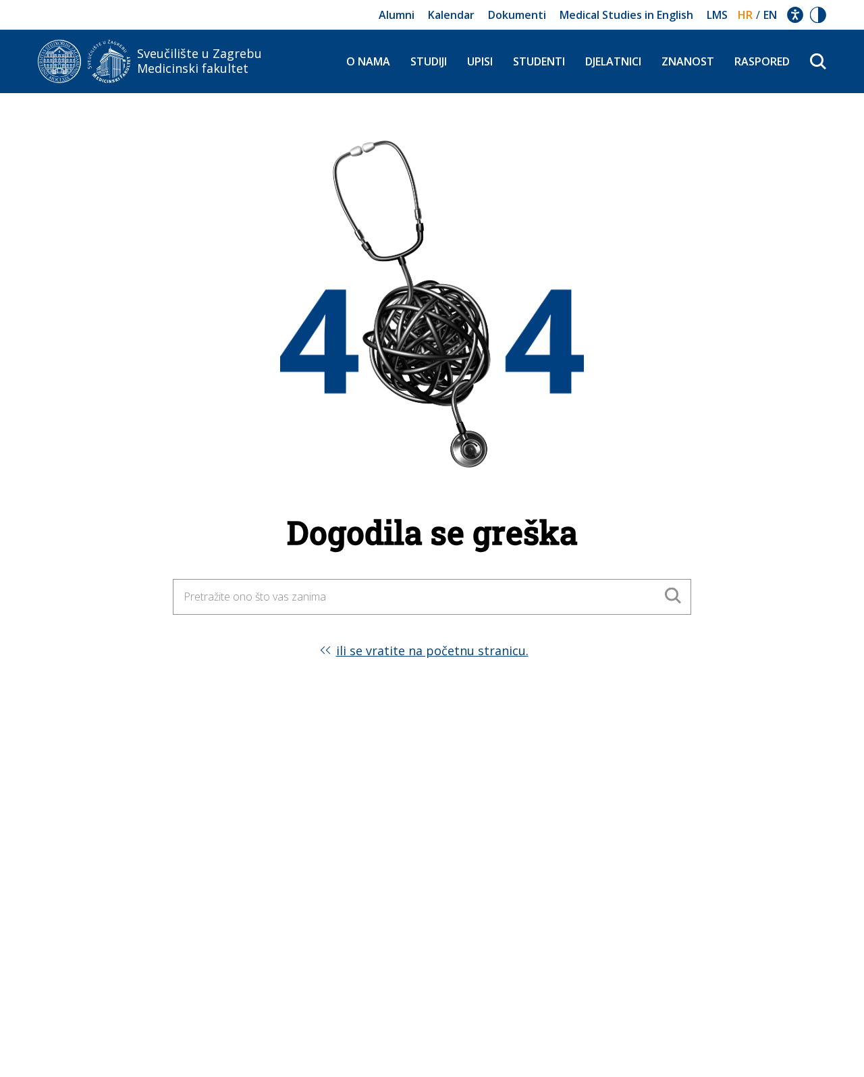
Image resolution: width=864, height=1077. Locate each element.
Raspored (762, 61)
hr (745, 14)
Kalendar (451, 14)
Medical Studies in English (626, 14)
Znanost (688, 61)
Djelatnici (613, 61)
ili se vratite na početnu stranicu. (432, 650)
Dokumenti (517, 14)
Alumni (396, 14)
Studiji (428, 61)
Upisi (480, 61)
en (770, 14)
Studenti (539, 61)
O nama (368, 61)
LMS (717, 14)
